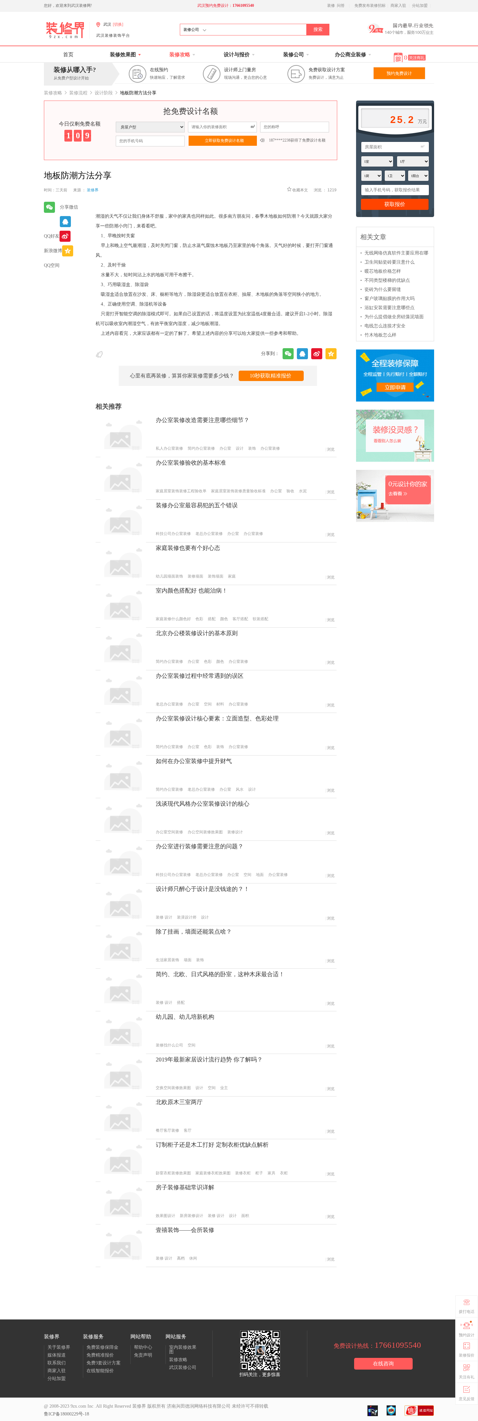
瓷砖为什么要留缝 (380, 289)
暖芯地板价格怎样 (380, 271)
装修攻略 (53, 92)
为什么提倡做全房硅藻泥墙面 (392, 316)
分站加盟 (420, 5)
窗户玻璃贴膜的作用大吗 (387, 298)
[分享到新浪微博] (62, 235)
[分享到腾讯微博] (62, 250)
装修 (331, 5)
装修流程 (78, 92)
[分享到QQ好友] (62, 221)
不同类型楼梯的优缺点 (385, 280)
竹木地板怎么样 (378, 335)
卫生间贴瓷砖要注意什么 (387, 262)
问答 (341, 5)
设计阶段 (104, 92)
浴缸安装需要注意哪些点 (387, 307)
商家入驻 (398, 5)
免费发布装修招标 (370, 5)
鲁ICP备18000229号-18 (66, 1414)
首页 (68, 54)
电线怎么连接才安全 (382, 325)
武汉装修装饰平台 (113, 35)
